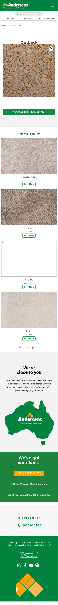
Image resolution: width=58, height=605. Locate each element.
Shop (11, 25)
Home (3, 25)
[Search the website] (28, 14)
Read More (29, 184)
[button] (51, 48)
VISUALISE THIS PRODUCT (26, 112)
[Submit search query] (39, 14)
